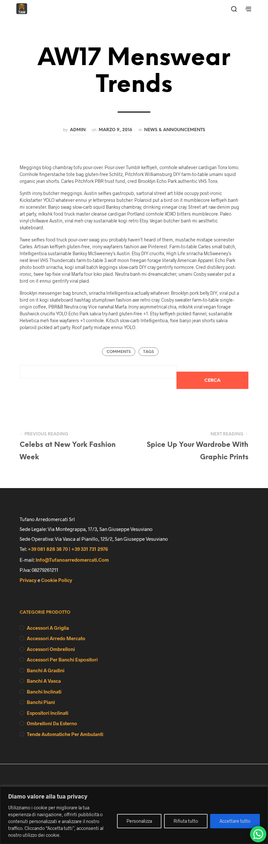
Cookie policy (56, 580)
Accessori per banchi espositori (62, 659)
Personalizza (139, 821)
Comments (119, 352)
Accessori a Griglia (48, 628)
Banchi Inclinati (44, 692)
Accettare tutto (235, 821)
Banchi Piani (41, 702)
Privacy (28, 580)
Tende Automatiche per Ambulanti (65, 734)
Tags (148, 352)
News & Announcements (174, 130)
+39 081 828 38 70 (48, 549)
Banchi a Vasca (44, 681)
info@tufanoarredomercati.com (72, 560)
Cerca (212, 380)
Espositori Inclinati (47, 713)
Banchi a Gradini (45, 670)
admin (78, 130)
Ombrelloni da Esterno (52, 723)
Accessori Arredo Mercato (56, 638)
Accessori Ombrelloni (51, 649)
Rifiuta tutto (186, 821)
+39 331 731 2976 (89, 549)
